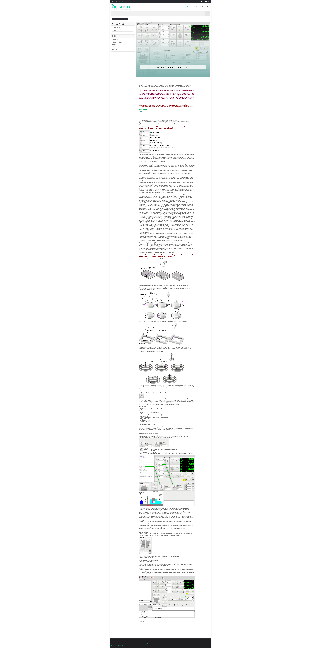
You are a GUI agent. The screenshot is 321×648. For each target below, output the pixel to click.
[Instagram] (113, 1)
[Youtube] (116, 1)
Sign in (207, 2)
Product (119, 13)
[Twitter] (123, 1)
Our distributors (159, 13)
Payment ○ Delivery (139, 13)
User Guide (127, 13)
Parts (114, 30)
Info (114, 36)
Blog (149, 13)
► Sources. (142, 621)
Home (114, 18)
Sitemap (174, 642)
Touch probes (116, 27)
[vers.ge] (120, 7)
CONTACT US (189, 6)
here (167, 88)
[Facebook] (119, 1)
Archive (123, 18)
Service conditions (118, 47)
